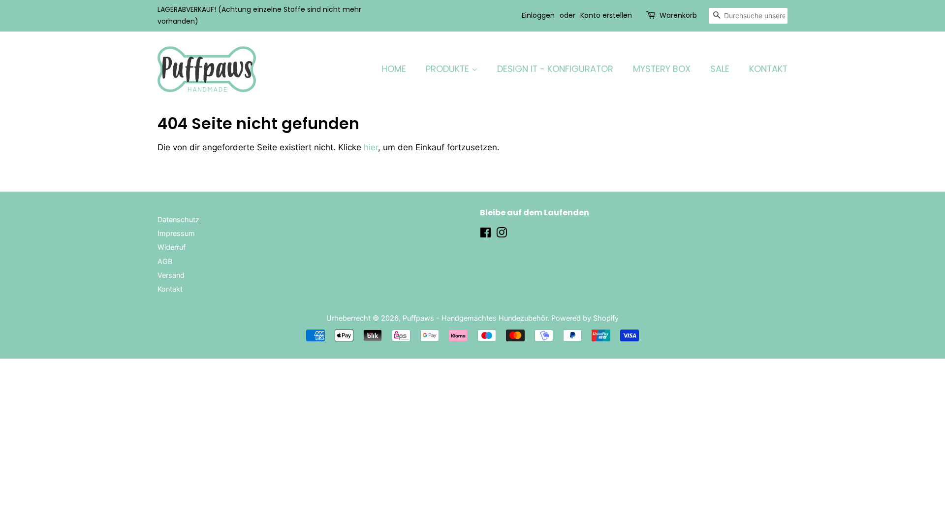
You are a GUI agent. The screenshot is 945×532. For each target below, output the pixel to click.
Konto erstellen (606, 15)
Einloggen (538, 15)
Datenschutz (178, 219)
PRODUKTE (449, 69)
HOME (393, 69)
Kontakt (170, 289)
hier (371, 147)
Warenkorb (678, 15)
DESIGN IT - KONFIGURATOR (555, 69)
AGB (165, 261)
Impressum (176, 233)
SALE (719, 69)
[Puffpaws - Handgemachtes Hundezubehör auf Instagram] (501, 234)
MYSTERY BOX (662, 69)
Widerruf (172, 247)
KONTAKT (768, 69)
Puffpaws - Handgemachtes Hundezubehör (475, 318)
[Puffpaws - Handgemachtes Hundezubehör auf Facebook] (485, 234)
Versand (171, 275)
